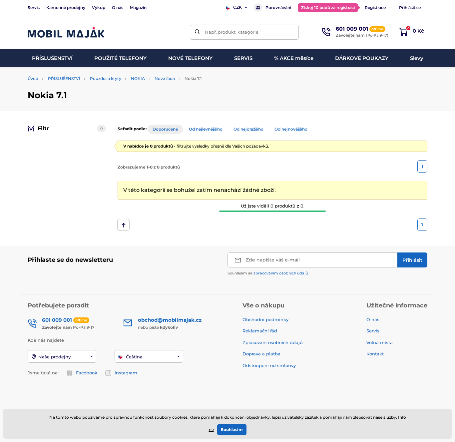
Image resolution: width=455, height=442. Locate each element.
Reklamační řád (259, 330)
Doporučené (165, 129)
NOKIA (138, 78)
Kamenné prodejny (65, 7)
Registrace (375, 7)
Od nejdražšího (248, 129)
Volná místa (379, 342)
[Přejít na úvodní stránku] (66, 32)
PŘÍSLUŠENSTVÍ (64, 78)
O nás (117, 7)
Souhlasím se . (268, 273)
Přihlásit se (410, 7)
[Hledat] (197, 32)
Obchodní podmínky (265, 319)
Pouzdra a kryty (105, 78)
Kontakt (375, 353)
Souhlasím (232, 429)
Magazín (138, 7)
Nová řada (165, 78)
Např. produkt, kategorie (231, 32)
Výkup (98, 7)
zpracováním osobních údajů (280, 273)
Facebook (86, 372)
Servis (34, 7)
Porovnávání (278, 7)
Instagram (126, 372)
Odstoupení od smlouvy (269, 365)
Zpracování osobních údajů (272, 342)
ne (211, 429)
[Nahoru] (123, 224)
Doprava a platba (261, 353)
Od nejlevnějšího (206, 129)
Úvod (33, 78)
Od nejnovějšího (290, 129)
